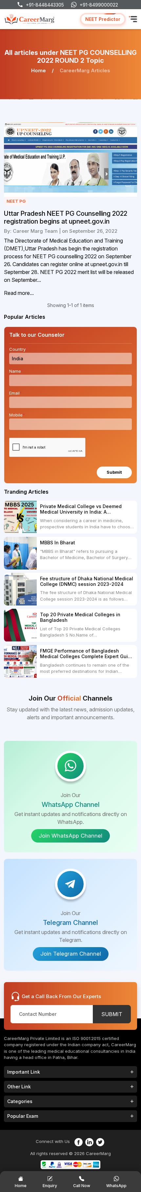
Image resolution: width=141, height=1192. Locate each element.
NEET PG (16, 201)
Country (18, 349)
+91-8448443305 (45, 5)
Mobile (17, 414)
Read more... (19, 293)
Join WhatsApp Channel (70, 835)
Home (38, 70)
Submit (114, 472)
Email (15, 393)
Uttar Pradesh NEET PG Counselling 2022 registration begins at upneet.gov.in (65, 217)
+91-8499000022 (99, 5)
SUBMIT (111, 1014)
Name (16, 371)
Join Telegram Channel (70, 953)
